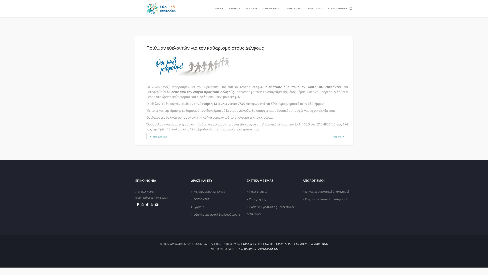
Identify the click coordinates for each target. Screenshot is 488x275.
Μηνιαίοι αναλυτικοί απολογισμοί (327, 191)
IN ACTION (314, 8)
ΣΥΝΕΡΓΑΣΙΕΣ (292, 8)
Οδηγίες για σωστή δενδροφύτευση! (217, 214)
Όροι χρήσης (257, 199)
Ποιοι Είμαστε (258, 191)
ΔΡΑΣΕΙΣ (233, 8)
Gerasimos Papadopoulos (259, 249)
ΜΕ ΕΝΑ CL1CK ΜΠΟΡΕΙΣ (209, 191)
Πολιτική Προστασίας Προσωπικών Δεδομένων (270, 210)
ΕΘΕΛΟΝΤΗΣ (201, 199)
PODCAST (251, 8)
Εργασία (199, 207)
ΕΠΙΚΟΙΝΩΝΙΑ (146, 191)
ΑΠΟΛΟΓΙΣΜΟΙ (336, 8)
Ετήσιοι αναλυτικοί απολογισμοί (326, 199)
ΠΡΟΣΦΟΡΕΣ (270, 8)
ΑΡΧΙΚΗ (219, 8)
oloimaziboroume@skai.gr (152, 197)
